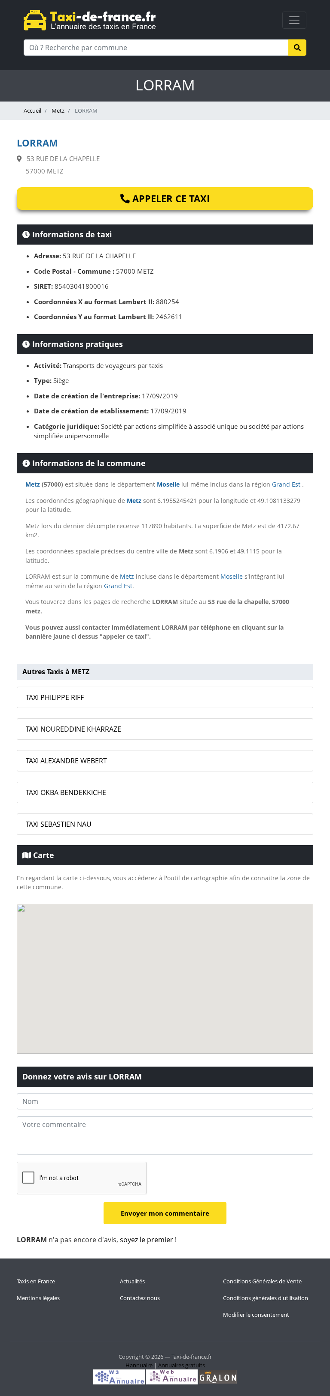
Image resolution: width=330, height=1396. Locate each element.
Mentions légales (38, 1298)
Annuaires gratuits (181, 1365)
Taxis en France (36, 1281)
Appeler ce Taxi (170, 198)
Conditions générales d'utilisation (265, 1298)
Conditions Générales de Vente (262, 1281)
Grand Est (286, 484)
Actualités (132, 1281)
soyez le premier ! (148, 1239)
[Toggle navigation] (294, 20)
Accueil (32, 110)
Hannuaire (139, 1365)
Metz (57, 110)
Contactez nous (140, 1298)
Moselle (168, 484)
